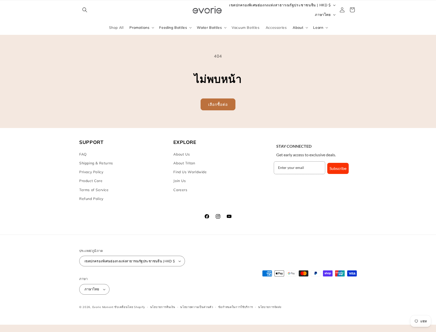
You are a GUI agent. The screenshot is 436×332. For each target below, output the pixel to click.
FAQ (83, 154)
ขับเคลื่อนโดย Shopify (129, 307)
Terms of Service (94, 190)
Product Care (90, 180)
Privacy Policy (91, 172)
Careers (180, 190)
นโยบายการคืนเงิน (162, 307)
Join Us (179, 180)
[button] (84, 9)
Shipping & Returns (96, 163)
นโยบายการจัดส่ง (269, 307)
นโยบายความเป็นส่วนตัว (196, 307)
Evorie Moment (103, 307)
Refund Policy (91, 198)
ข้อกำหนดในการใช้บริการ (235, 307)
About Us (181, 154)
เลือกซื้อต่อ (218, 104)
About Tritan (184, 163)
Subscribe (338, 168)
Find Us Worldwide (190, 172)
